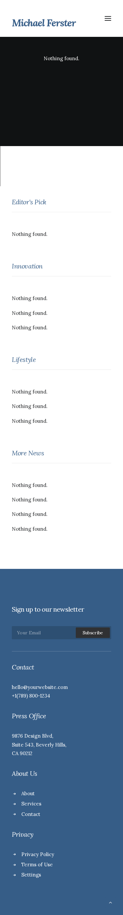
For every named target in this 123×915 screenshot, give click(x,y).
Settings (31, 875)
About (28, 793)
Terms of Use (37, 864)
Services (31, 804)
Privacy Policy (37, 854)
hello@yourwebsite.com (40, 687)
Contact (30, 814)
